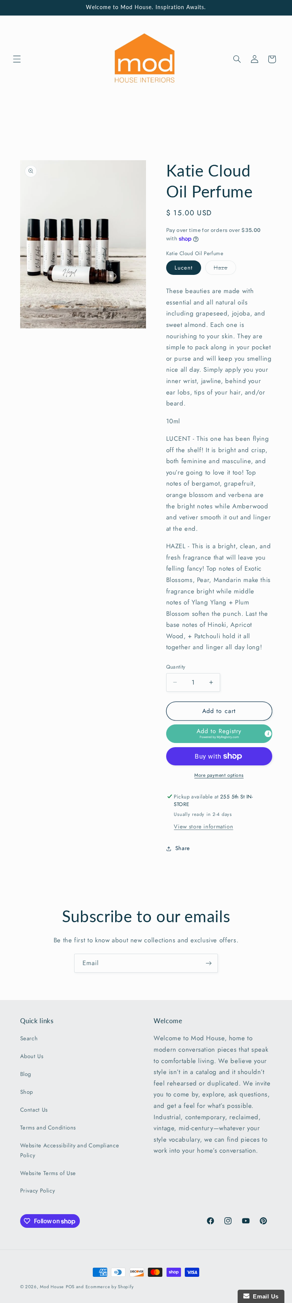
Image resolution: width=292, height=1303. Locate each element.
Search (29, 1038)
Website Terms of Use (48, 1173)
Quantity (176, 666)
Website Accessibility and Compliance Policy (69, 1150)
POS (70, 1287)
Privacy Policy (37, 1190)
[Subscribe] (208, 963)
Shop (26, 1092)
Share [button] (182, 848)
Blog (26, 1074)
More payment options (219, 775)
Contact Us (34, 1110)
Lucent (184, 267)
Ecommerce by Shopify (110, 1287)
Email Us (264, 1296)
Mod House (52, 1287)
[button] (16, 59)
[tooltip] (268, 733)
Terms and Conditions (48, 1127)
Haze (225, 269)
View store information (203, 826)
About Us (32, 1056)
